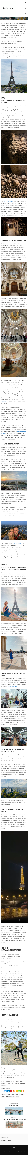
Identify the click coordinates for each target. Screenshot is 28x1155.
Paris (3, 1096)
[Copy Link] (17, 1091)
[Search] (25, 3)
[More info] (25, 8)
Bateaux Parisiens (12, 686)
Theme (9, 1153)
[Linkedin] (8, 1091)
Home (3, 1151)
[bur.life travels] (8, 8)
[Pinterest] (11, 1091)
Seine (17, 1096)
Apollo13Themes (16, 1153)
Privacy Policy (9, 1151)
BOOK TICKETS (18, 543)
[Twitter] (5, 1091)
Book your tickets (8, 201)
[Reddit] (14, 1091)
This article (4, 401)
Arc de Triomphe (6, 1094)
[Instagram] (14, 1147)
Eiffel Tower (15, 1094)
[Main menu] (25, 14)
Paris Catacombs (10, 1096)
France (21, 1094)
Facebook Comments (6, 1140)
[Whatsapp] (19, 1091)
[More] (22, 1091)
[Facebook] (3, 1091)
